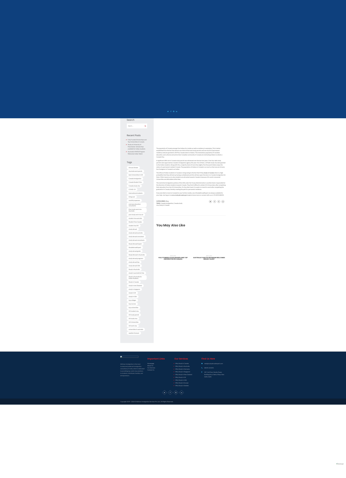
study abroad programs (136, 258)
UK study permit (134, 315)
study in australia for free (136, 273)
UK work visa (133, 326)
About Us (150, 365)
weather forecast (134, 333)
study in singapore (134, 289)
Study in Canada (164, 205)
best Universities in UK (136, 175)
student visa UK (134, 225)
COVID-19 (132, 189)
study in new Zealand (135, 285)
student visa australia (135, 218)
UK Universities (133, 322)
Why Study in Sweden (182, 385)
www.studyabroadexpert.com (181, 195)
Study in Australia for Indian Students (135, 277)
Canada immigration (167, 203)
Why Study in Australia (182, 366)
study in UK (132, 293)
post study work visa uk (136, 214)
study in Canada (209, 173)
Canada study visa (134, 186)
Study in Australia (134, 269)
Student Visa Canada (135, 222)
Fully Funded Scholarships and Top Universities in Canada (173, 258)
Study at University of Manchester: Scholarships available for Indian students (136, 147)
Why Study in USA (181, 380)
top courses (132, 304)
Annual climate (133, 167)
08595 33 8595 (209, 368)
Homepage (150, 363)
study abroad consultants (136, 240)
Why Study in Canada (182, 363)
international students (136, 193)
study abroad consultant (136, 236)
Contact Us (150, 370)
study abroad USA (134, 265)
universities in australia (136, 329)
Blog (167, 201)
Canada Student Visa (135, 182)
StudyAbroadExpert (135, 247)
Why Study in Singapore (182, 372)
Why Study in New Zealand (183, 374)
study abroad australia (136, 233)
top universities (133, 307)
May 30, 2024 (173, 255)
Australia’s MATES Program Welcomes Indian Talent (209, 258)
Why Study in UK (180, 377)
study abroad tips (134, 262)
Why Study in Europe (181, 383)
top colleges (132, 300)
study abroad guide (135, 251)
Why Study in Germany (182, 369)
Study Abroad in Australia (137, 255)
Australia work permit (135, 171)
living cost (132, 197)
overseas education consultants (135, 204)
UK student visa (134, 311)
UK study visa (133, 318)
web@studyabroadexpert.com (213, 363)
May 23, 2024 (209, 255)
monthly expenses (134, 200)
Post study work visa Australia (135, 210)
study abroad (133, 229)
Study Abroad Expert (135, 244)
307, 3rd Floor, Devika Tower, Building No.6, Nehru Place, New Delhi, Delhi (214, 374)
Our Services (151, 368)
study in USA (133, 296)
